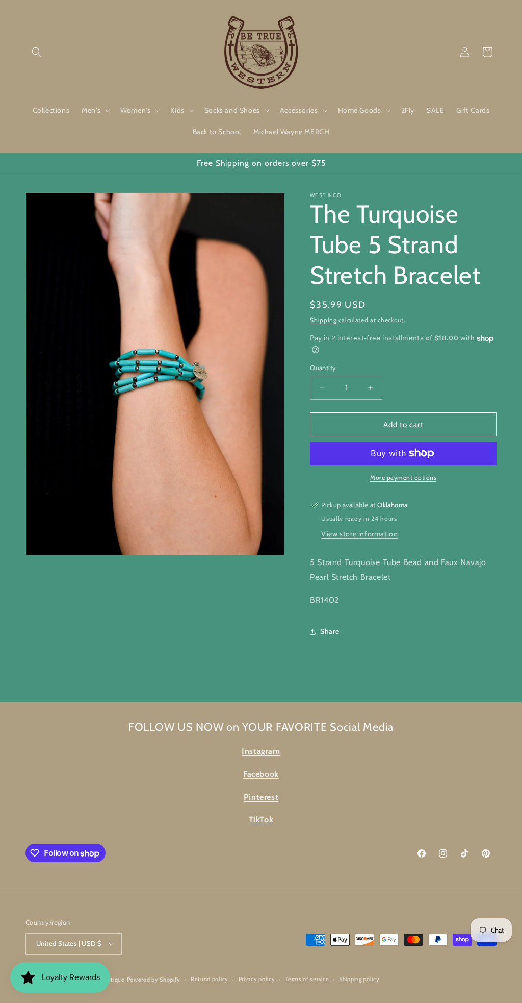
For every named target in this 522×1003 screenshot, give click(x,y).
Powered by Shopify (154, 979)
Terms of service (307, 979)
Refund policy (209, 979)
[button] (36, 52)
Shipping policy (359, 979)
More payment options (403, 477)
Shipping (323, 320)
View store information (359, 534)
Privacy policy (257, 979)
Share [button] (329, 631)
